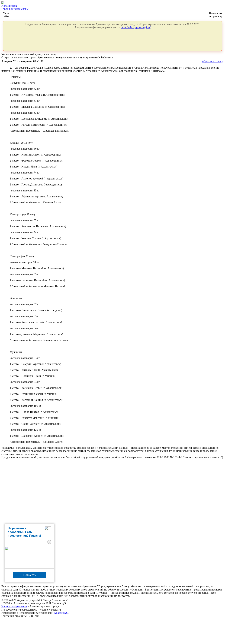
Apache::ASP (61, 612)
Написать (29, 575)
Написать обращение (14, 606)
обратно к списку (212, 61)
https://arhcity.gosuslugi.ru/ (135, 27)
